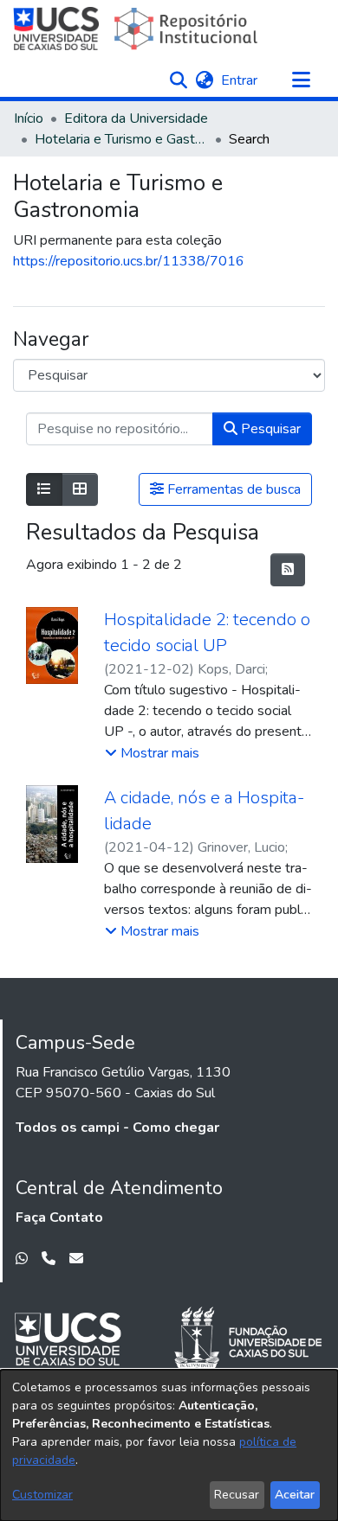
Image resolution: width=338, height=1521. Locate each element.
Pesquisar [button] (269, 428)
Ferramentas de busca (232, 489)
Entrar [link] (240, 80)
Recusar (236, 1494)
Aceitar (295, 1494)
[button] (178, 80)
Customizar (42, 1494)
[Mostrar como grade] (80, 489)
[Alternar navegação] (300, 80)
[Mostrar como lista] (44, 489)
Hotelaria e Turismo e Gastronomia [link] (121, 139)
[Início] (137, 28)
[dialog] (169, 1445)
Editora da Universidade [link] (136, 118)
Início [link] (28, 118)
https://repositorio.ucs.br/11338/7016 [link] (128, 261)
